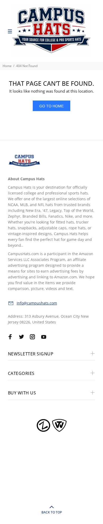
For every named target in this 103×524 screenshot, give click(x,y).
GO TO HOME (51, 106)
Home (7, 66)
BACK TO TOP (51, 512)
